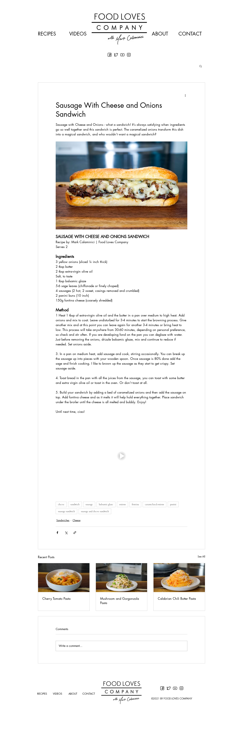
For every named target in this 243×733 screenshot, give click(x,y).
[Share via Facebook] (57, 532)
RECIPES (47, 34)
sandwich (75, 504)
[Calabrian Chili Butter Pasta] (179, 577)
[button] (200, 66)
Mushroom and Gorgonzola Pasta (119, 600)
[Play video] (121, 456)
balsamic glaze (106, 504)
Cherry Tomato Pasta (56, 598)
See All (201, 556)
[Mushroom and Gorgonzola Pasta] (121, 577)
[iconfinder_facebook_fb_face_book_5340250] (109, 54)
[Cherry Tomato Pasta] (63, 577)
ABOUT (160, 34)
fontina (135, 504)
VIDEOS (78, 34)
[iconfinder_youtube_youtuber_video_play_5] (122, 54)
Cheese (76, 520)
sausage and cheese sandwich (95, 511)
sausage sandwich (66, 511)
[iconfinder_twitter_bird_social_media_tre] (116, 54)
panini (173, 504)
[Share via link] (74, 532)
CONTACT (190, 34)
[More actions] (185, 95)
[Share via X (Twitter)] (66, 532)
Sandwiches (62, 520)
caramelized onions (154, 504)
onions (122, 504)
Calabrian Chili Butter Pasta (177, 598)
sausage (89, 504)
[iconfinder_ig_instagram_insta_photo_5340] (128, 54)
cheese (61, 504)
